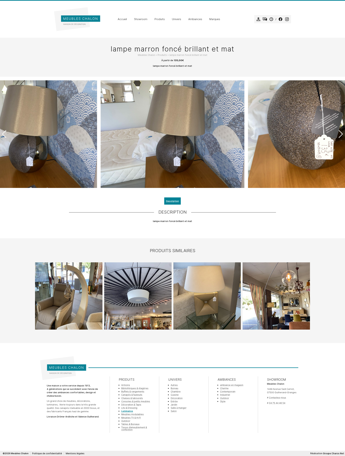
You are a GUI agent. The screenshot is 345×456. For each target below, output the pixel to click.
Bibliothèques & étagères (134, 388)
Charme (224, 388)
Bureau (174, 388)
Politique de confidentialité (47, 453)
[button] (340, 134)
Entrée (174, 401)
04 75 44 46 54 (277, 403)
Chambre (176, 391)
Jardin (174, 404)
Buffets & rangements (132, 391)
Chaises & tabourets (132, 398)
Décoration (177, 398)
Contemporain (227, 391)
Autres (174, 385)
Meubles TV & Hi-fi (131, 417)
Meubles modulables (132, 414)
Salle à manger (179, 408)
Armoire (125, 385)
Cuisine (175, 394)
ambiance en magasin (231, 385)
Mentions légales (75, 453)
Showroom (140, 19)
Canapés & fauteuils (131, 394)
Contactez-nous (277, 397)
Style (223, 401)
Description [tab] (172, 201)
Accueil (122, 19)
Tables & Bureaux (130, 424)
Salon (174, 411)
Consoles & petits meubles (135, 401)
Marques (214, 19)
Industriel (225, 394)
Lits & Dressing (129, 408)
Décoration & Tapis (131, 404)
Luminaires (127, 411)
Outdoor (125, 421)
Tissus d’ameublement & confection (134, 428)
